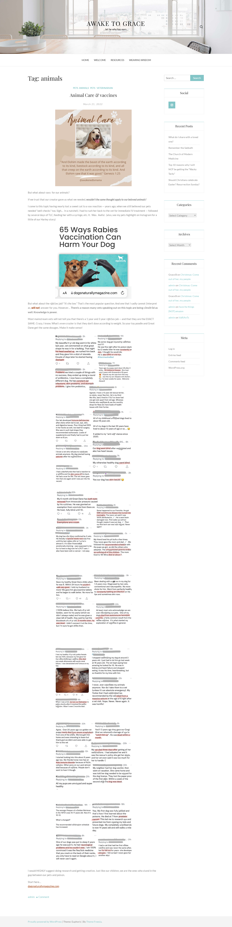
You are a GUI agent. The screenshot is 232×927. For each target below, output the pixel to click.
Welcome (100, 60)
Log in (171, 348)
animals (84, 88)
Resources (117, 60)
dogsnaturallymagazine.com (43, 886)
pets (92, 88)
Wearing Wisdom (140, 60)
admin (31, 896)
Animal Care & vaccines (93, 95)
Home (85, 60)
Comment (43, 896)
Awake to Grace (116, 23)
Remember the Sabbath (180, 147)
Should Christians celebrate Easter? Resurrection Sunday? (184, 182)
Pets (75, 88)
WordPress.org (176, 367)
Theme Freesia (94, 921)
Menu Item (171, 105)
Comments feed (176, 361)
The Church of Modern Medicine (180, 156)
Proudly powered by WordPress (45, 921)
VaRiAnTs (184, 317)
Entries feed (174, 355)
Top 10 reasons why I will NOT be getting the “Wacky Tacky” (182, 169)
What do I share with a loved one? (183, 139)
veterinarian (105, 88)
